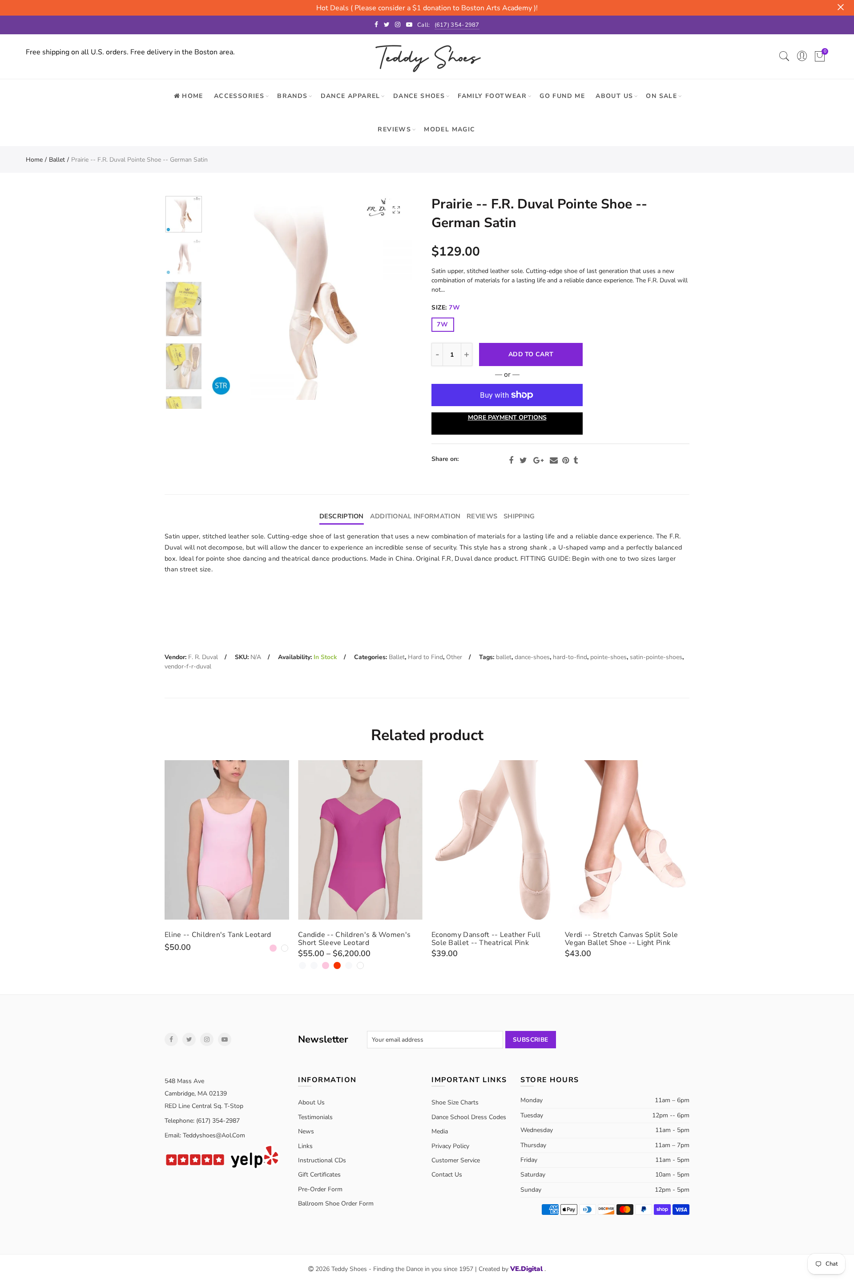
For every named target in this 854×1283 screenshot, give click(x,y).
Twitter (523, 460)
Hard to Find (425, 657)
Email (554, 460)
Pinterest (565, 460)
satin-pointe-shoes (656, 657)
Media (439, 1131)
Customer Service (455, 1160)
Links (305, 1146)
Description (341, 516)
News (306, 1131)
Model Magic (449, 129)
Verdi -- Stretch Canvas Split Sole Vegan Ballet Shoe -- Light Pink (621, 939)
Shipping (519, 516)
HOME (192, 96)
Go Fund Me (562, 96)
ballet (504, 657)
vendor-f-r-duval (188, 666)
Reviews (394, 129)
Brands (292, 96)
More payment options (507, 417)
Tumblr (575, 460)
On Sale (661, 96)
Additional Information (415, 516)
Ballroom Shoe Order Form (336, 1203)
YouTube (224, 1039)
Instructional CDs (322, 1160)
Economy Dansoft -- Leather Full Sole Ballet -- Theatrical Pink (485, 939)
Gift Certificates (319, 1174)
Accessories (239, 96)
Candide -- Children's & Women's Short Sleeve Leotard (354, 939)
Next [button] (388, 297)
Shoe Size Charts (455, 1102)
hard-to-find (570, 657)
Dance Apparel (350, 96)
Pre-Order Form (320, 1189)
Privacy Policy (450, 1146)
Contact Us (446, 1174)
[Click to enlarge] (396, 210)
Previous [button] (231, 297)
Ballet (57, 159)
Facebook (511, 460)
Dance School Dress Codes (468, 1117)
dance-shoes (532, 657)
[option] (309, 297)
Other (454, 657)
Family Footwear (492, 96)
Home (34, 159)
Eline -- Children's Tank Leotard (218, 935)
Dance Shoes (419, 96)
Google (538, 460)
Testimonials (315, 1117)
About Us (614, 96)
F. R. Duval (203, 657)
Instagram (207, 1039)
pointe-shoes (608, 657)
